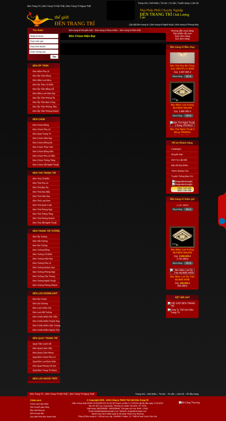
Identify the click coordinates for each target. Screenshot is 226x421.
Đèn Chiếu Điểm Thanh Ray (46, 321)
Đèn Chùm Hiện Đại (42, 138)
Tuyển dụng (183, 3)
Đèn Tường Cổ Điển (42, 254)
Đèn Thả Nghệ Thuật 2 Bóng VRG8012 (182, 123)
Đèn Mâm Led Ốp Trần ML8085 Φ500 (182, 273)
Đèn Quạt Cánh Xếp (42, 348)
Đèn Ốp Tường (40, 236)
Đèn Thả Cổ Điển (41, 178)
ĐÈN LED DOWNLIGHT (45, 293)
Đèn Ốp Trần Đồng (42, 76)
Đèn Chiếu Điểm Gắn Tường (46, 325)
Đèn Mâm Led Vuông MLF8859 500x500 (182, 99)
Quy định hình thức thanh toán (43, 417)
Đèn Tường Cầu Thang (44, 276)
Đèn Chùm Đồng (41, 125)
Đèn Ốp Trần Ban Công (44, 102)
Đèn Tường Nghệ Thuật (44, 281)
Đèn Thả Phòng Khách (44, 218)
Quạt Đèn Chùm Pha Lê (44, 357)
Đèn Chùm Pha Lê (41, 129)
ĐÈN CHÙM (39, 119)
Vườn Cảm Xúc (150, 416)
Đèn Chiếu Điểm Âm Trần (45, 317)
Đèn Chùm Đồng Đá (42, 142)
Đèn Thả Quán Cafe (42, 205)
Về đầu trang (192, 394)
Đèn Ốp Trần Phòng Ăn (44, 98)
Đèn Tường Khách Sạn (44, 267)
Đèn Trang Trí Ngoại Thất (78, 6)
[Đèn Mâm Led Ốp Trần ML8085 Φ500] (182, 266)
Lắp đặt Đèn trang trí (138, 25)
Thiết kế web (137, 416)
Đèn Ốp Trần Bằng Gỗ (43, 89)
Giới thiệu (154, 3)
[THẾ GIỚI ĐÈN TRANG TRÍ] (182, 304)
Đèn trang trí (91, 416)
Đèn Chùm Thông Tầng (44, 160)
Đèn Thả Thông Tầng (43, 214)
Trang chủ (143, 3)
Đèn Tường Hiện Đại (43, 259)
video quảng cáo (180, 171)
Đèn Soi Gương (40, 303)
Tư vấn (172, 3)
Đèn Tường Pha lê (42, 263)
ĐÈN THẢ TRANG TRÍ (44, 173)
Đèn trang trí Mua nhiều (106, 30)
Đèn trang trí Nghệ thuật (161, 25)
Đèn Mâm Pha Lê (41, 71)
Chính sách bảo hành (39, 404)
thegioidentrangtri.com (137, 411)
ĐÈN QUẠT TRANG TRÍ (45, 338)
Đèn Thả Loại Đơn (41, 200)
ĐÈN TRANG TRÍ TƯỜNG (46, 231)
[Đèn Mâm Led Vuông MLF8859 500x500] (182, 85)
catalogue (176, 149)
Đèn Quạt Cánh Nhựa (43, 353)
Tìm (54, 57)
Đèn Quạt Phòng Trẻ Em (44, 366)
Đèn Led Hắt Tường (42, 312)
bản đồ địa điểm (179, 165)
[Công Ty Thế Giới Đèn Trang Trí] (182, 311)
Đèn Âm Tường (40, 245)
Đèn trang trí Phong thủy (187, 25)
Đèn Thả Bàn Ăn (41, 187)
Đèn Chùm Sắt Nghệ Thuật (46, 164)
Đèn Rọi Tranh (40, 299)
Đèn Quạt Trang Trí (42, 134)
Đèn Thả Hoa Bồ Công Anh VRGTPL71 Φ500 (182, 60)
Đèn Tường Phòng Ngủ (44, 272)
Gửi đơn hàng (182, 38)
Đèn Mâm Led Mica (42, 80)
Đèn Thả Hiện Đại (41, 196)
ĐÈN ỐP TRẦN (40, 65)
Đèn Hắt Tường (40, 241)
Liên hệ (195, 3)
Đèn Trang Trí (34, 6)
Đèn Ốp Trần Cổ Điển (43, 84)
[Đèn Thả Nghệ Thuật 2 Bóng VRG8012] (182, 117)
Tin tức (164, 3)
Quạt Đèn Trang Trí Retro (45, 370)
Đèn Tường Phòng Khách (45, 285)
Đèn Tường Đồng (41, 250)
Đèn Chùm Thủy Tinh (43, 147)
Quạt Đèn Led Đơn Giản (44, 361)
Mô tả (188, 69)
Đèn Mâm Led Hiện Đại (44, 93)
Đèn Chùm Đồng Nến (43, 151)
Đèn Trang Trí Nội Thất (53, 6)
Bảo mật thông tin (37, 410)
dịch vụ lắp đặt (179, 160)
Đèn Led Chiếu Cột (42, 308)
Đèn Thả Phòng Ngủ (42, 209)
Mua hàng (177, 69)
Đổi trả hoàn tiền (37, 413)
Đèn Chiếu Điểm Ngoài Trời (46, 330)
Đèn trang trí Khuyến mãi (81, 30)
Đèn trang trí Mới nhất (130, 30)
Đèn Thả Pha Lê (40, 183)
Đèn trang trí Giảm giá (182, 199)
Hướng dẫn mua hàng (182, 30)
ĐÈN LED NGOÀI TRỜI (45, 378)
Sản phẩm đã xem (182, 33)
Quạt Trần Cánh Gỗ (42, 344)
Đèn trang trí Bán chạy (182, 47)
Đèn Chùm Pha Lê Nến (44, 156)
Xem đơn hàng (182, 36)
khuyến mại (177, 154)
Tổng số (81, 416)
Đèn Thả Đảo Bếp (41, 192)
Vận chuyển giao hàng (39, 407)
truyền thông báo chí (182, 176)
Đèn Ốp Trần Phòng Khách (46, 111)
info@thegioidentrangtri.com (106, 411)
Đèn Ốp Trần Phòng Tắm (45, 106)
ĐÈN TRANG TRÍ (75, 23)
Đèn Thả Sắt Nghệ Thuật (44, 223)
